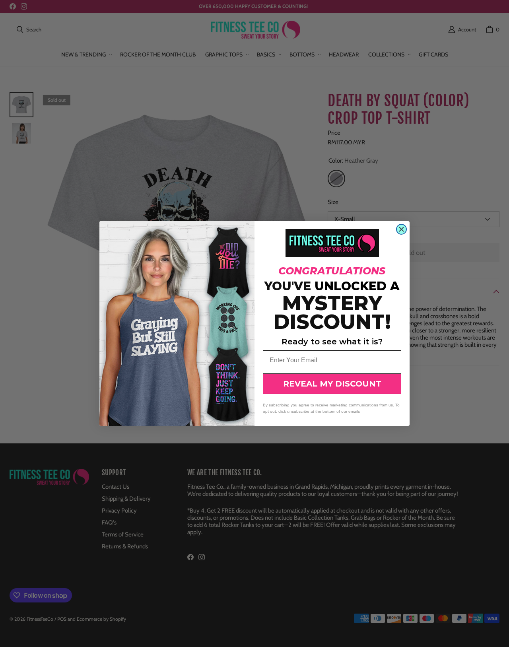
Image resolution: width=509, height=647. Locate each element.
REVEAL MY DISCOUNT (332, 384)
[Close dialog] (401, 229)
